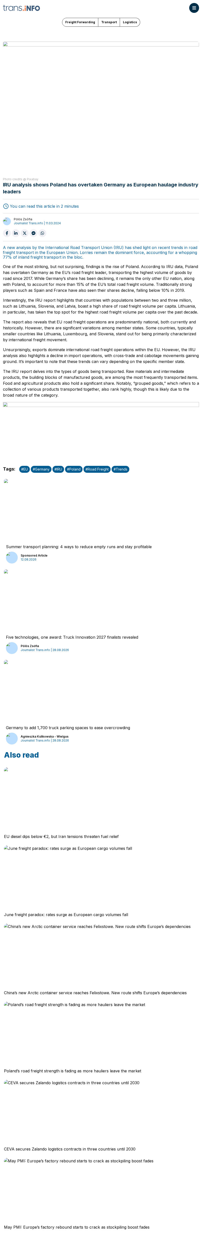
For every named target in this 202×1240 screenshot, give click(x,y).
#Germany (41, 469)
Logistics (130, 22)
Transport (109, 22)
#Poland (74, 469)
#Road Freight (97, 469)
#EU (24, 469)
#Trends (120, 469)
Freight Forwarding (80, 22)
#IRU (58, 469)
